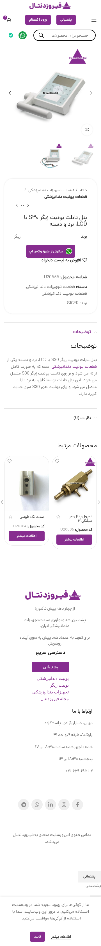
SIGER (73, 303)
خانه (83, 190)
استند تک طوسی (32, 517)
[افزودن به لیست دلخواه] (57, 461)
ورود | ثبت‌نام (38, 19)
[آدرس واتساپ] (37, 804)
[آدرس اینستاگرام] (64, 804)
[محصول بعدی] (17, 206)
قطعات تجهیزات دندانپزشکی (50, 190)
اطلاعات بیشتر (60, 937)
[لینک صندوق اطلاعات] (23, 35)
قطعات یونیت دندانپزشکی (65, 197)
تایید (37, 936)
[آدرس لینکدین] (50, 804)
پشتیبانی (66, 19)
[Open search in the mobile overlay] (64, 35)
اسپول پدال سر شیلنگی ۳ (80, 518)
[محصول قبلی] (28, 206)
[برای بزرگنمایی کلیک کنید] (87, 129)
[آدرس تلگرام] (23, 804)
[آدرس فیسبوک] (77, 804)
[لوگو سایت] (50, 6)
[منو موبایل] (94, 19)
